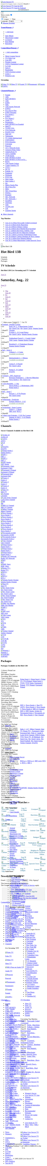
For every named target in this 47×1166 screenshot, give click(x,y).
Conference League (16, 773)
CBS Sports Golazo (16, 1078)
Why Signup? (34, 880)
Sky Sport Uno (14, 328)
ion (11, 1097)
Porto (11, 857)
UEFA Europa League (13, 72)
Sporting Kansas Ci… (19, 936)
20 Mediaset (36, 737)
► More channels (7, 214)
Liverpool (13, 832)
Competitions (6, 48)
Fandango (13, 1087)
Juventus (13, 848)
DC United (15, 893)
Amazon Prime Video (17, 1064)
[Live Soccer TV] (7, 2)
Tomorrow (13, 736)
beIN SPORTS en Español (14, 124)
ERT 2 (22, 711)
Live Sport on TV (31, 1123)
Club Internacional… (18, 880)
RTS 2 (19, 411)
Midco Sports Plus (16, 1099)
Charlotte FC (15, 887)
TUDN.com (14, 1121)
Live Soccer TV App (32, 1095)
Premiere (13, 1109)
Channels (8, 944)
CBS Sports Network (17, 1021)
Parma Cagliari (16, 370)
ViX (11, 1123)
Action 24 (38, 711)
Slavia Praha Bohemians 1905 (21, 386)
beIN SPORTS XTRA (17, 1072)
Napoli (12, 853)
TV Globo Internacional (13, 138)
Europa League (15, 771)
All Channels (9, 1128)
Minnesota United (33, 986)
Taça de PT (9, 1163)
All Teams (8, 940)
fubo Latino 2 (14, 1095)
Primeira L (9, 1159)
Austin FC (15, 934)
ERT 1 (22, 705)
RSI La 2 (30, 761)
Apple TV (13, 1034)
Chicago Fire (15, 881)
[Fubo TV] (5, 84)
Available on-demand (16, 354)
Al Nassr (13, 867)
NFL (31, 1125)
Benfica (12, 855)
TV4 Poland (27, 681)
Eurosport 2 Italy (38, 731)
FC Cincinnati (16, 885)
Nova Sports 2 (31, 707)
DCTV (12, 1083)
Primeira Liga (14, 785)
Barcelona (13, 842)
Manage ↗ (10, 27)
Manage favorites (8, 23)
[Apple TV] (22, 84)
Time (13, 19)
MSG (11, 1103)
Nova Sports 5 (29, 715)
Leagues (8, 748)
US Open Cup (15, 759)
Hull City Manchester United (21, 326)
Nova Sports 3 (14, 380)
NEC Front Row (15, 1105)
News (7, 1132)
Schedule (4, 257)
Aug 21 (3, 275)
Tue (7, 311)
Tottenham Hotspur (16, 838)
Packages (4, 261)
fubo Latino (14, 1093)
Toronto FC (16, 897)
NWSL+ (13, 1107)
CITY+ (12, 1081)
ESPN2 (12, 1023)
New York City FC (17, 889)
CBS (11, 1015)
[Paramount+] (32, 84)
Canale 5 (40, 733)
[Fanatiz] (41, 84)
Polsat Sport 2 (14, 387)
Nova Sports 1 (31, 705)
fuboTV (12, 1040)
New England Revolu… (19, 883)
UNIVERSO (14, 1054)
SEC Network (14, 1111)
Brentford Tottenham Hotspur (21, 344)
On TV (24, 322)
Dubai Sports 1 (14, 419)
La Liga (12, 777)
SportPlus (13, 1115)
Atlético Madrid (15, 846)
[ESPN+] (4, 86)
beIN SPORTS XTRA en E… (20, 1074)
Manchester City (15, 834)
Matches (8, 726)
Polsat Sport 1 (25, 679)
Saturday (13, 738)
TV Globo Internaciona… (19, 1052)
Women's (8, 1134)
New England (31, 939)
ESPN (12, 1017)
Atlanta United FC (18, 905)
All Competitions (11, 816)
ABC (11, 1011)
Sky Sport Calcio (26, 328)
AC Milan (13, 851)
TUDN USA (14, 1042)
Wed (7, 315)
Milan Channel (35, 729)
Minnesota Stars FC (18, 929)
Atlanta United (32, 963)
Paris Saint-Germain (17, 863)
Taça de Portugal (15, 789)
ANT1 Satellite (15, 1068)
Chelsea (12, 830)
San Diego (30, 992)
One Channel (39, 715)
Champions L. (10, 1138)
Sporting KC (31, 996)
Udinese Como (16, 352)
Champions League (16, 769)
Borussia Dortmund (16, 861)
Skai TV (39, 705)
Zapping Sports (15, 1125)
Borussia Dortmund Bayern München (24, 378)
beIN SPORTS (15, 1013)
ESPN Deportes (15, 1027)
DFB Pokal (13, 791)
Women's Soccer (30, 1093)
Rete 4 (33, 733)
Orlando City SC (18, 895)
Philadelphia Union (18, 901)
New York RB (31, 947)
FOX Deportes (15, 1056)
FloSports (13, 1089)
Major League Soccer (17, 757)
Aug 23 (3, 285)
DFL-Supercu (10, 1161)
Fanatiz (12, 1009)
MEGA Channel (38, 709)
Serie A (12, 779)
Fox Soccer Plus (15, 1025)
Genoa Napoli (15, 364)
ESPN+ (12, 1031)
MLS (7, 1146)
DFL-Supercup (15, 787)
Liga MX (13, 803)
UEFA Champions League (14, 64)
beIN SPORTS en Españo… (19, 1038)
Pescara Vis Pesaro (17, 393)
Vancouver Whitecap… (19, 911)
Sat (7, 300)
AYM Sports (14, 1070)
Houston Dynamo (17, 909)
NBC (11, 1019)
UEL (7, 1140)
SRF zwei (12, 411)
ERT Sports (30, 711)
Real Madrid (14, 844)
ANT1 (22, 707)
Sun (7, 304)
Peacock (12, 1060)
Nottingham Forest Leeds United (22, 338)
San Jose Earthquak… (18, 915)
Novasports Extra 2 (27, 713)
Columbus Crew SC (19, 899)
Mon (7, 308)
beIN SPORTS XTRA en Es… (16, 159)
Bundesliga (13, 781)
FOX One (13, 1091)
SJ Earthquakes (31, 973)
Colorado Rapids (17, 921)
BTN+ (12, 1076)
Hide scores (7, 322)
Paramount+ (14, 1036)
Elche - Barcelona (33, 1025)
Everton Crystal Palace (18, 332)
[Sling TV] (14, 84)
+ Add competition (11, 52)
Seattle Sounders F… (19, 930)
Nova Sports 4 (27, 709)
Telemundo (13, 1050)
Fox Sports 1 (14, 1029)
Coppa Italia (14, 793)
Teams (7, 819)
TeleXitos (13, 1117)
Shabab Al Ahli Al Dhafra (20, 417)
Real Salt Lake (16, 923)
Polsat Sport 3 (37, 681)
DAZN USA (14, 1046)
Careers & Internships (32, 1105)
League (6, 19)
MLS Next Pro (15, 1101)
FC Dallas (14, 917)
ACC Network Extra (17, 1062)
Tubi (11, 1119)
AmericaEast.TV (15, 1066)
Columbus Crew (32, 955)
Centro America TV (16, 1080)
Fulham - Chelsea (33, 1027)
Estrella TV (14, 1085)
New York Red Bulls (18, 891)
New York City (31, 945)
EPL (6, 1149)
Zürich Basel (15, 409)
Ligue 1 (12, 783)
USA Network (15, 1044)
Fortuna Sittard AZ (17, 401)
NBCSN (13, 1048)
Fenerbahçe (14, 865)
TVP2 (22, 683)
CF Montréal (16, 903)
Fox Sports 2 (14, 1032)
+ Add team (9, 32)
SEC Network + (15, 1113)
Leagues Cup (14, 801)
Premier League (15, 775)
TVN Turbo (29, 683)
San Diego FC (17, 932)
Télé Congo (13, 340)
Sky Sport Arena (15, 395)
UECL (7, 1142)
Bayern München (16, 859)
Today (12, 734)
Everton (12, 840)
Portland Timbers (17, 925)
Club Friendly (14, 812)
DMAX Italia (39, 735)
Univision (13, 1058)
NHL (36, 1125)
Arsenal (12, 828)
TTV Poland (30, 685)
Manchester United (16, 836)
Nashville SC (15, 878)
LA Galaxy (16, 927)
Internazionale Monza (18, 358)
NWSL (12, 761)
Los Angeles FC (16, 913)
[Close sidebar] (2, 244)
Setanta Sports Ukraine (30, 334)
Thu (7, 292)
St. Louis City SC (17, 919)
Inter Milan (13, 849)
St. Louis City (31, 977)
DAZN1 (12, 372)
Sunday (12, 740)
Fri (7, 296)
